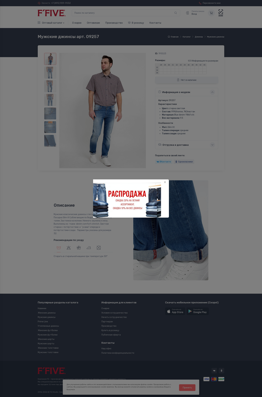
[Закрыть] (164, 182)
